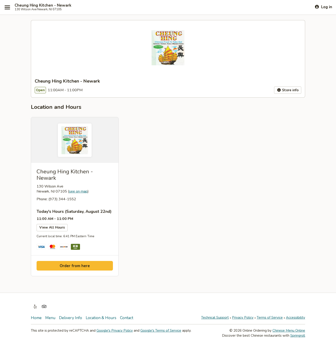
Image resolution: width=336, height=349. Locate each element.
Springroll (297, 335)
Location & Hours (101, 317)
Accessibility (295, 317)
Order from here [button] (75, 265)
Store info (290, 90)
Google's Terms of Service (160, 330)
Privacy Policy (242, 317)
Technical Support (215, 317)
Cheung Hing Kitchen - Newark (43, 5)
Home (36, 317)
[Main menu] (7, 7)
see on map (78, 191)
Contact (126, 317)
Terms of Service (270, 317)
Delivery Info (70, 317)
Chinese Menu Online (288, 330)
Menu (50, 317)
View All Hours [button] (52, 227)
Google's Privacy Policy (114, 330)
